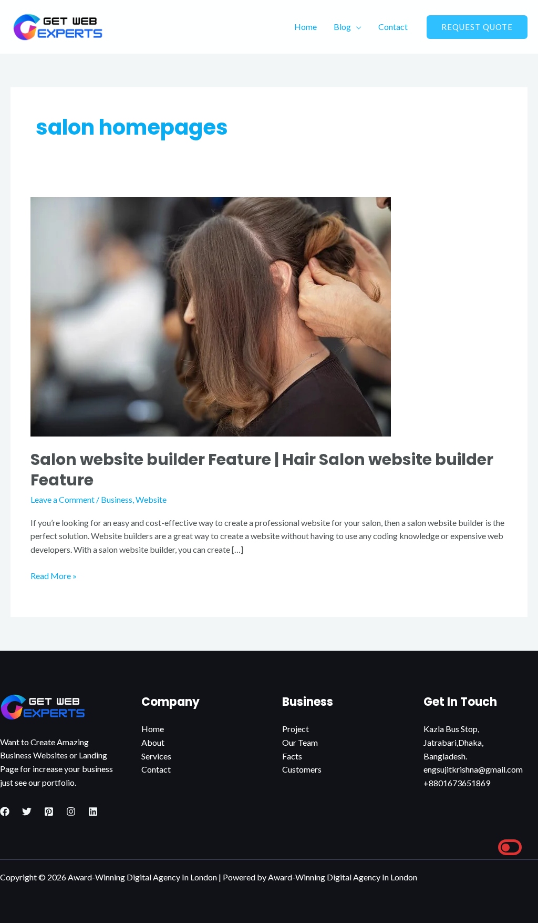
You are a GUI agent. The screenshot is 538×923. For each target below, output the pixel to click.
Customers (302, 769)
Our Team (300, 742)
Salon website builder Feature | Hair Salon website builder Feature (261, 469)
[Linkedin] (93, 811)
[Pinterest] (49, 811)
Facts (292, 756)
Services (156, 756)
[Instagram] (71, 811)
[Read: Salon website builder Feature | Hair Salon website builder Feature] (210, 316)
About (152, 742)
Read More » (53, 575)
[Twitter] (27, 811)
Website (151, 499)
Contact (393, 27)
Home (305, 27)
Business (116, 499)
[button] (477, 27)
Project (295, 729)
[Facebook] (4, 811)
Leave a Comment (62, 499)
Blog (342, 27)
